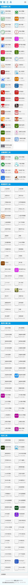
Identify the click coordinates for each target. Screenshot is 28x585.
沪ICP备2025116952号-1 (8, 582)
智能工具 (16, 580)
